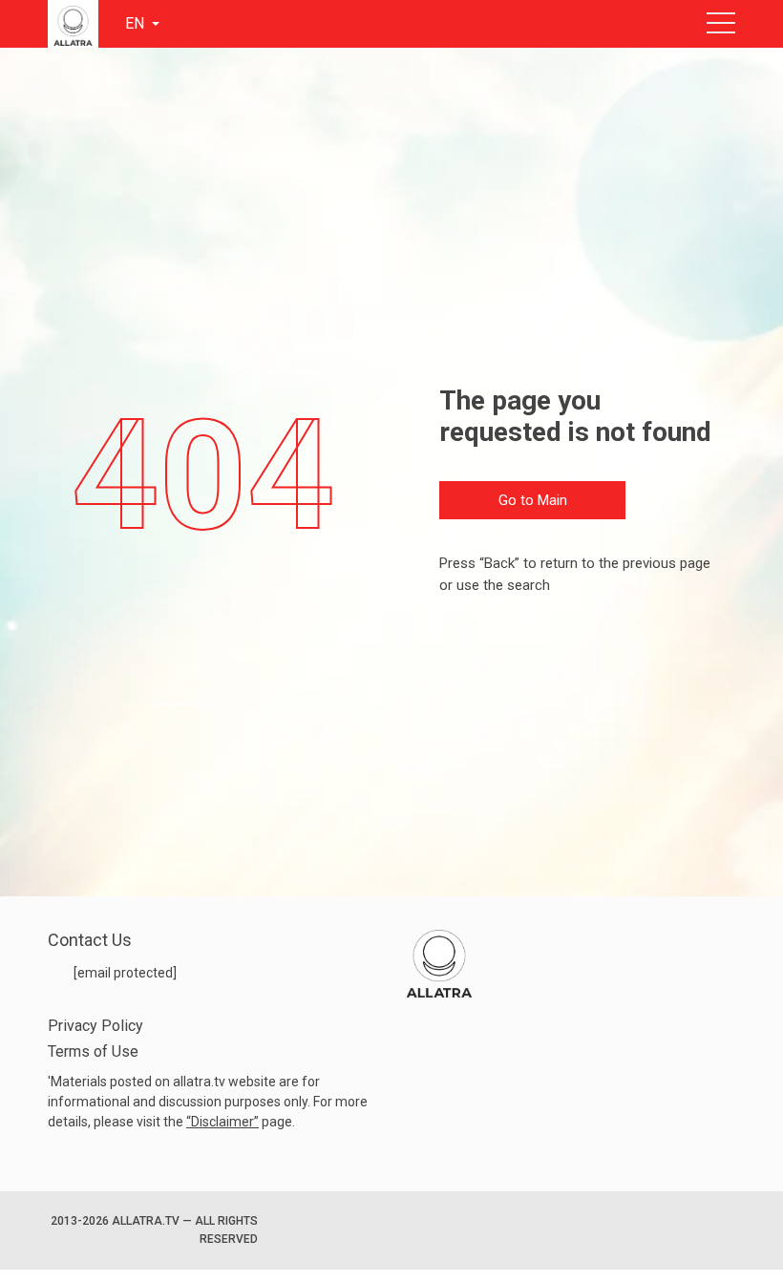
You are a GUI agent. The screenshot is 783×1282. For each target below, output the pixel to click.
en (136, 23)
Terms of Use (93, 1051)
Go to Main (532, 500)
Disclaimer (222, 1121)
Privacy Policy (95, 1026)
